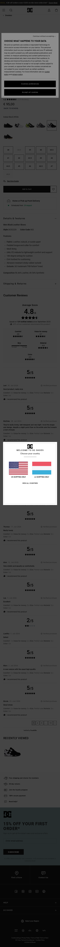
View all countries (30, 483)
